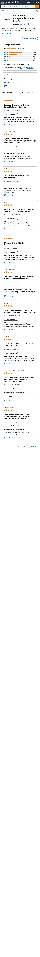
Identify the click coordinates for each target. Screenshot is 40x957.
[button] (6, 52)
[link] (22, 11)
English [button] (29, 2)
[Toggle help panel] (37, 10)
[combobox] (18, 6)
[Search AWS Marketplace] (37, 6)
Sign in (37, 2)
